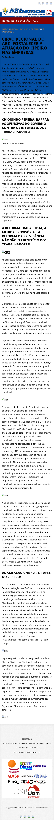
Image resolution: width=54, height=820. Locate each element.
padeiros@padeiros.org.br (30, 752)
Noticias (16, 20)
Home (5, 20)
